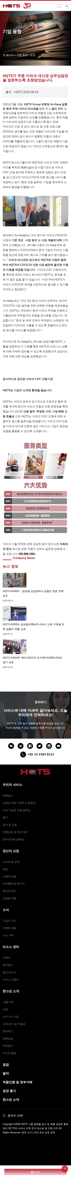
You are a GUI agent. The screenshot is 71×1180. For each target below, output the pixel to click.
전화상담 (8, 1038)
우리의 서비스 (12, 784)
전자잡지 (8, 965)
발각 (5, 817)
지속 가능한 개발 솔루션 (16, 810)
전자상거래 (9, 890)
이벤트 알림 (9, 927)
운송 (5, 869)
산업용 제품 (9, 898)
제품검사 (8, 795)
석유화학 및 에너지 (14, 883)
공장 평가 (9, 1091)
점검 (6, 1064)
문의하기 (8, 1031)
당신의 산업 (11, 851)
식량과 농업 (9, 876)
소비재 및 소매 (11, 861)
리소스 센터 (11, 947)
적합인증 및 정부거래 (15, 832)
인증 (5, 1009)
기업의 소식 (9, 920)
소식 (6, 910)
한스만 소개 (11, 991)
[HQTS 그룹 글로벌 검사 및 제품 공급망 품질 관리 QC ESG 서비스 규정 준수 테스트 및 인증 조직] (17, 6)
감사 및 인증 (10, 824)
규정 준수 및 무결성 (14, 1023)
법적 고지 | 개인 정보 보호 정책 (38, 1132)
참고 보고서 (9, 972)
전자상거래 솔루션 (13, 839)
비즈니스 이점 (11, 1016)
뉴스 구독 (8, 935)
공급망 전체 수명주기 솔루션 (19, 802)
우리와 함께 (9, 1053)
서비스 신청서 (11, 979)
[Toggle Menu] (59, 5)
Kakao (37, 1172)
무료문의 (8, 1045)
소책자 (6, 957)
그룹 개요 (8, 1002)
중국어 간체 (15, 1115)
